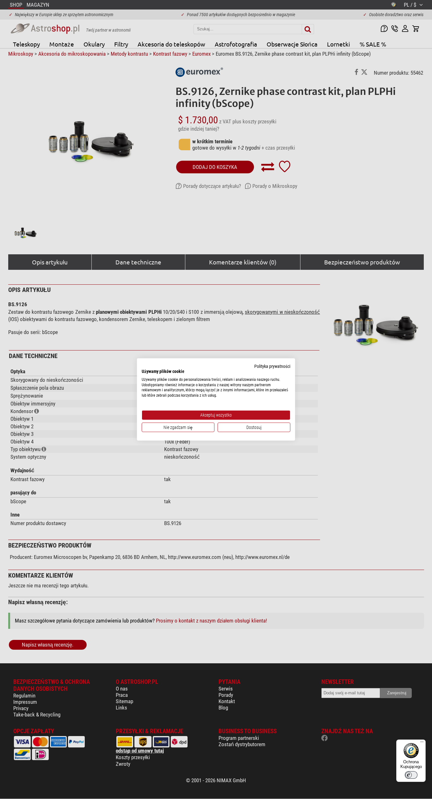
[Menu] (422, 743)
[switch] (411, 775)
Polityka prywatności (272, 366)
